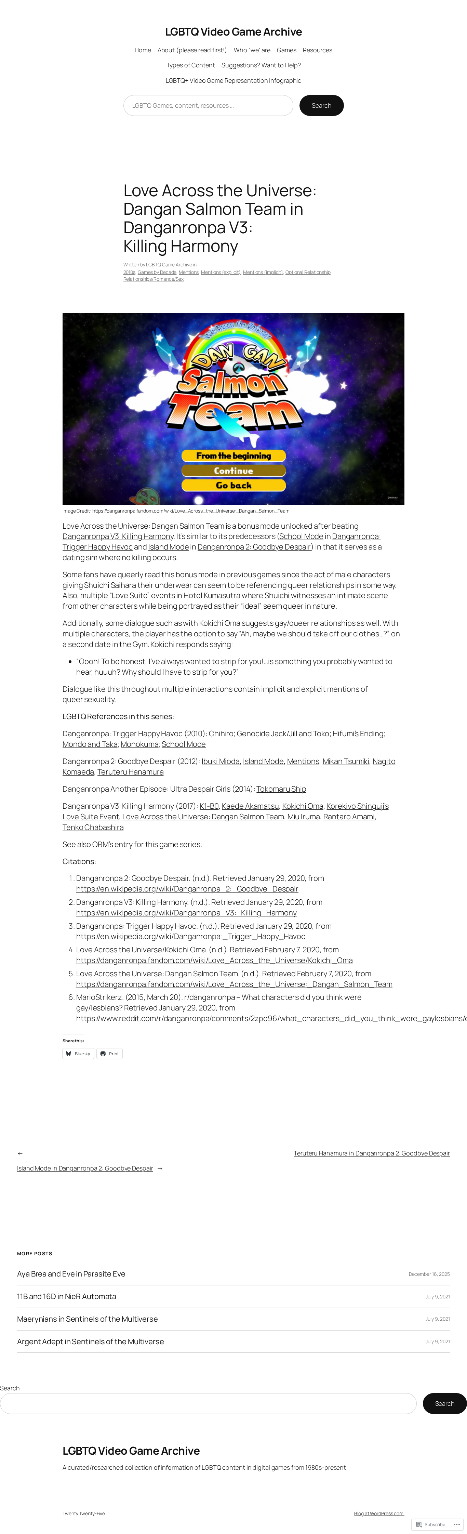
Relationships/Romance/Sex (153, 279)
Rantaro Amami (349, 816)
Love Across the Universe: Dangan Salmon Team (203, 816)
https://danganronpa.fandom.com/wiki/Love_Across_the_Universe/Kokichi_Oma (214, 960)
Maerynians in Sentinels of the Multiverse (87, 1319)
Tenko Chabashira (93, 827)
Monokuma (139, 744)
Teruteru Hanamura (130, 772)
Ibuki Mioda (221, 761)
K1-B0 (209, 806)
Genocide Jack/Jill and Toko (283, 733)
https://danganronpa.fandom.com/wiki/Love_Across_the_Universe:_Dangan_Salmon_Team (191, 510)
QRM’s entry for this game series (146, 844)
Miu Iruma (304, 816)
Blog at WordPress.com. (379, 1513)
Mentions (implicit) (263, 272)
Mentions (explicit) (221, 272)
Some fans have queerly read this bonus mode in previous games (171, 574)
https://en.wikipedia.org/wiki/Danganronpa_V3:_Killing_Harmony (186, 913)
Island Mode (168, 547)
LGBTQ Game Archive (169, 264)
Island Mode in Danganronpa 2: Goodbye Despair (85, 1168)
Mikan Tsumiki (346, 761)
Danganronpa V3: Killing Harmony (118, 536)
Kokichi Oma (302, 806)
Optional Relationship (308, 272)
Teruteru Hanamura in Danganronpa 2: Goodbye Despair (372, 1153)
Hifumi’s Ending (358, 733)
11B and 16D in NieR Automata (66, 1296)
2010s (129, 272)
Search (321, 105)
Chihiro (221, 733)
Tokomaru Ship (281, 789)
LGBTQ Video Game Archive (233, 31)
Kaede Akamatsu (250, 806)
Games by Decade (157, 272)
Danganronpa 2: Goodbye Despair (254, 547)
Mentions (189, 272)
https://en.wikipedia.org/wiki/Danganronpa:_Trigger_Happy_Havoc (190, 936)
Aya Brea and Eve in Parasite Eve (71, 1274)
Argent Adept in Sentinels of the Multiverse (90, 1341)
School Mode (301, 536)
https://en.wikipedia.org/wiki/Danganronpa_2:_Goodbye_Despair (187, 889)
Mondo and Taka (90, 744)
